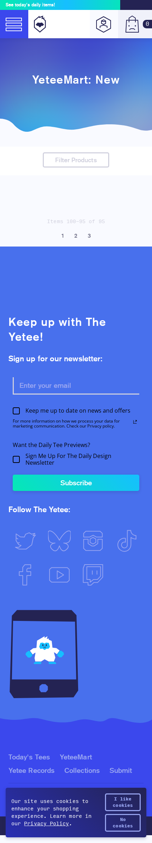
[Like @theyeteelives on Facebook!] (25, 575)
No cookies (123, 822)
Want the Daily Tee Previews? (51, 445)
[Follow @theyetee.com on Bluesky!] (59, 541)
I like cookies (123, 802)
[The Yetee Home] (38, 24)
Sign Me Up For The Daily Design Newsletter (68, 459)
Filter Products (76, 160)
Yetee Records (31, 770)
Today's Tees (29, 757)
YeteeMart (76, 757)
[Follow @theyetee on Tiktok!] (127, 541)
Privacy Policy (46, 824)
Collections (82, 770)
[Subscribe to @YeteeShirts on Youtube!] (59, 575)
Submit (121, 770)
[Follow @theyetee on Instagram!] (93, 541)
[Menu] (14, 24)
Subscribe (76, 483)
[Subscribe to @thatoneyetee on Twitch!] (93, 575)
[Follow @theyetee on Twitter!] (25, 541)
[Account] (104, 24)
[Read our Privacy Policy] (135, 422)
